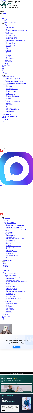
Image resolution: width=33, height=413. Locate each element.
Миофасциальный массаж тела (10, 35)
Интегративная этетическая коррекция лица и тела (13, 96)
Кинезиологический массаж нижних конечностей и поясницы (15, 39)
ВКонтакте (17, 346)
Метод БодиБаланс (9, 99)
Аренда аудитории (5, 119)
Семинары (6, 28)
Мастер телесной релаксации (10, 58)
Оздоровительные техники (8, 34)
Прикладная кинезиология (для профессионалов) (13, 78)
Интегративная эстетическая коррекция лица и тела (13, 47)
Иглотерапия (6, 41)
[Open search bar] (0, 211)
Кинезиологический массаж (10, 27)
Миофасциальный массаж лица (10, 45)
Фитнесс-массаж (8, 51)
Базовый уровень (7, 32)
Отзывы (3, 68)
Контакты (3, 69)
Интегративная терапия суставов (11, 91)
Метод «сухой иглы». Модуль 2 (10, 42)
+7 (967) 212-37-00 (5, 13)
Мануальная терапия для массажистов (11, 38)
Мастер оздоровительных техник (11, 56)
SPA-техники (6, 48)
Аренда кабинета (5, 67)
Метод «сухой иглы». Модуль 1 (10, 94)
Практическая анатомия (9, 86)
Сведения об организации (6, 19)
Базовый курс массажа (9, 33)
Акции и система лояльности (6, 65)
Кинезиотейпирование (9, 104)
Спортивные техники (8, 50)
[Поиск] (0, 149)
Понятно (3, 410)
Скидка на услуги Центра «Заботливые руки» (9, 22)
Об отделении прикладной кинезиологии (10, 24)
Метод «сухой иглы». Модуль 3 (10, 43)
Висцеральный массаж (9, 88)
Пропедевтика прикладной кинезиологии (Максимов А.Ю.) (14, 81)
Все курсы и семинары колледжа (7, 114)
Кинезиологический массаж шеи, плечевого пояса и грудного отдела (15, 40)
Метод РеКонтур (8, 46)
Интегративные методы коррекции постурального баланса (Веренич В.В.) (16, 30)
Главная (3, 18)
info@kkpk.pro (8, 14)
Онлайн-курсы (4, 117)
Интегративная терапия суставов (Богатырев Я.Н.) (13, 29)
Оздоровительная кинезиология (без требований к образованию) (15, 26)
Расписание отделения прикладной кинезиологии (10, 116)
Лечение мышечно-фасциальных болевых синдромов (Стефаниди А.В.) (16, 83)
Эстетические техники (8, 44)
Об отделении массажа (8, 60)
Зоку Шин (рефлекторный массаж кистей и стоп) (13, 101)
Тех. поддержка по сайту (15, 357)
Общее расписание (5, 63)
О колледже (4, 20)
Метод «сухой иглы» (9, 55)
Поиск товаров (2, 148)
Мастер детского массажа (9, 57)
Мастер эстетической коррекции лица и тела (12, 109)
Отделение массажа (6, 84)
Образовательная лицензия (4, 368)
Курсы (6, 25)
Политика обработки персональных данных (7, 369)
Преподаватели (5, 73)
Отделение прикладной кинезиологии (8, 76)
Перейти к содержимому (3, 0)
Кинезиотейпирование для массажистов (12, 89)
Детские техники (7, 49)
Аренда (3, 66)
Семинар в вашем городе (6, 21)
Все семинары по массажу (8, 61)
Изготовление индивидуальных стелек (11, 37)
